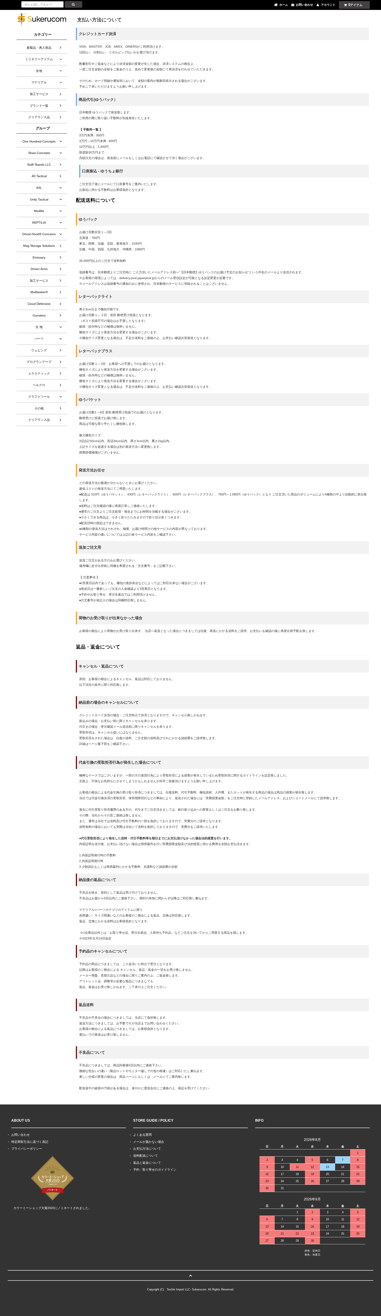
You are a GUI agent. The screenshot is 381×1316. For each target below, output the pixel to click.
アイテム (355, 5)
